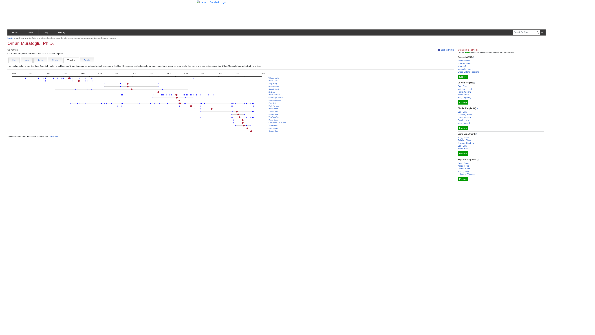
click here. (54, 136)
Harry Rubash (274, 89)
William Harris (274, 78)
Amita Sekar (273, 125)
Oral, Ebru (462, 86)
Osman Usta (273, 131)
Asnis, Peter (463, 166)
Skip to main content (13, 3)
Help (46, 32)
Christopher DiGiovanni (277, 123)
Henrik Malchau (274, 95)
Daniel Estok (273, 81)
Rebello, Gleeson (465, 140)
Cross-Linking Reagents (468, 72)
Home (15, 32)
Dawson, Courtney (466, 143)
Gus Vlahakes (274, 86)
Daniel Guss (273, 120)
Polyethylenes (464, 61)
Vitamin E (462, 66)
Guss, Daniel (463, 163)
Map (27, 60)
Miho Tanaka (273, 128)
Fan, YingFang (464, 97)
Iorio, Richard (464, 123)
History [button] (61, 32)
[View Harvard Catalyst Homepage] (211, 2)
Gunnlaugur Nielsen (276, 97)
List (14, 60)
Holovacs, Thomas (466, 174)
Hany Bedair (273, 109)
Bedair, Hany (463, 120)
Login (10, 38)
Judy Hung (273, 84)
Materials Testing (465, 69)
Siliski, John (463, 171)
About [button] (30, 32)
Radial (40, 60)
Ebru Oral (272, 103)
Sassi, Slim (463, 148)
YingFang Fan (274, 117)
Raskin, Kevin (464, 169)
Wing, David (463, 137)
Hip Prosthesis (464, 63)
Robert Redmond (275, 100)
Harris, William (464, 92)
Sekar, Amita (463, 95)
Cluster (55, 60)
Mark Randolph (274, 106)
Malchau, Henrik (465, 89)
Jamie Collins (273, 111)
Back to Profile (447, 50)
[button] (542, 32)
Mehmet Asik (273, 114)
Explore (463, 77)
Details (87, 60)
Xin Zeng (272, 92)
